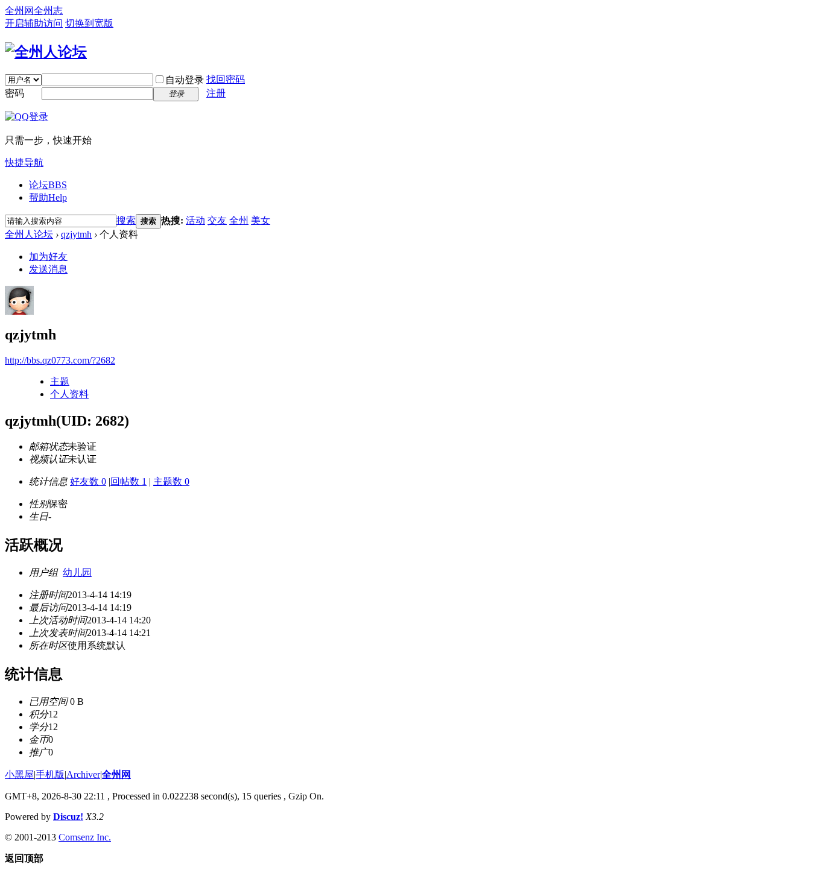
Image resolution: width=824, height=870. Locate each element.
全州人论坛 (29, 234)
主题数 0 (171, 481)
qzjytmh (76, 234)
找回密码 (225, 79)
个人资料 (69, 394)
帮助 (48, 197)
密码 (14, 93)
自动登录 (184, 80)
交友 (217, 220)
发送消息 (48, 269)
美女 (260, 220)
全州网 (19, 10)
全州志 (48, 10)
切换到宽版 (89, 23)
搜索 (126, 220)
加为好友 (48, 256)
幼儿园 (77, 572)
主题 (59, 381)
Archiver (83, 774)
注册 (216, 93)
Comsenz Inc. (85, 837)
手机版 (50, 774)
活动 (195, 220)
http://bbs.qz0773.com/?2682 (60, 360)
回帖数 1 (128, 481)
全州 (239, 220)
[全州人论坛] (46, 52)
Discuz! (68, 817)
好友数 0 (88, 481)
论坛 (48, 185)
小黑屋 (19, 774)
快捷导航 (24, 162)
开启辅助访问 (34, 23)
